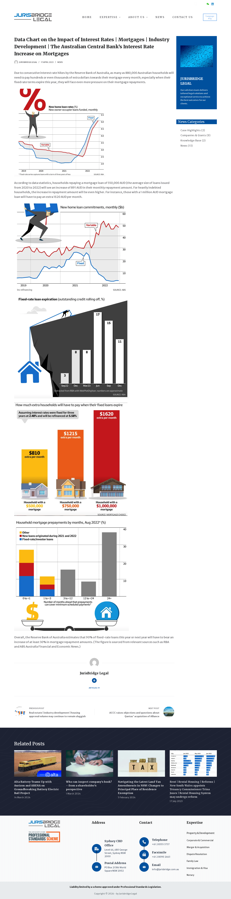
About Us (136, 17)
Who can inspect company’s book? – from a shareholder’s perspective (89, 785)
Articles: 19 (94, 688)
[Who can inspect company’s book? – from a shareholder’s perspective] (89, 763)
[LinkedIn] (212, 4)
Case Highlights (191, 130)
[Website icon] (94, 680)
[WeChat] (208, 4)
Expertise (108, 17)
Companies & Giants (193, 135)
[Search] (195, 3)
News (160, 17)
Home (87, 17)
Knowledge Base (191, 140)
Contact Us (182, 17)
